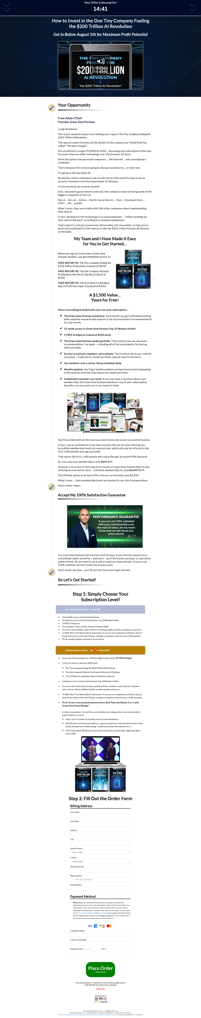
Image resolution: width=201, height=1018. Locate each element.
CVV (103, 949)
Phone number (76, 876)
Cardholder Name (77, 931)
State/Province (76, 848)
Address (73, 830)
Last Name (74, 821)
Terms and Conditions (86, 913)
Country (73, 857)
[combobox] (100, 834)
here (112, 918)
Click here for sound (100, 69)
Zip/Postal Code (76, 866)
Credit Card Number (78, 940)
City (72, 839)
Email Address (76, 885)
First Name (74, 812)
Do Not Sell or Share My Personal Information (100, 1015)
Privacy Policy (102, 913)
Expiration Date (80, 949)
